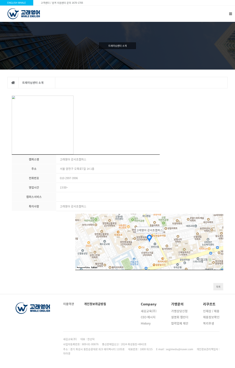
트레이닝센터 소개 (117, 45)
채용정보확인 (211, 317)
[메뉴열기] (230, 14)
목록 (218, 286)
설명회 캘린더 (179, 317)
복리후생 (208, 323)
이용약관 (68, 304)
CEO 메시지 (148, 317)
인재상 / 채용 (211, 311)
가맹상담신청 (179, 311)
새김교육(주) (148, 311)
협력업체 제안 (179, 323)
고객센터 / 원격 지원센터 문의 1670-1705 (62, 2)
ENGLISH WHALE (16, 2)
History (146, 323)
